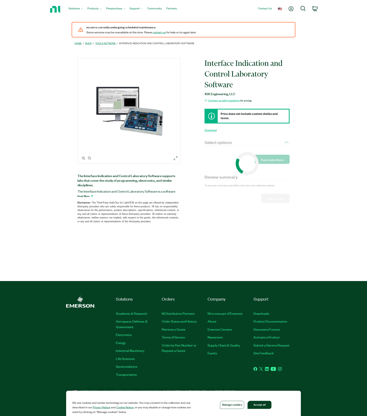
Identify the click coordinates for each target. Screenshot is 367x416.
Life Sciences (125, 358)
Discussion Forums (266, 329)
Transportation (126, 374)
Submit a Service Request (271, 345)
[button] (129, 111)
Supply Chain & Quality (224, 345)
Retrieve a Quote (173, 329)
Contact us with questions (224, 100)
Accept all (259, 404)
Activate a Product (266, 337)
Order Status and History (179, 321)
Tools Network (105, 43)
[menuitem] (75, 9)
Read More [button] (83, 195)
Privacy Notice (101, 407)
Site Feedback (263, 353)
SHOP (88, 43)
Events (212, 353)
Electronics (124, 335)
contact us (159, 32)
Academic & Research (131, 313)
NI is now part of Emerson (225, 313)
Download (211, 130)
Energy (121, 343)
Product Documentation (270, 321)
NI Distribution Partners (178, 313)
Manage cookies (232, 404)
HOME (78, 43)
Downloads (261, 313)
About (212, 321)
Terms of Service (173, 337)
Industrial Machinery (130, 350)
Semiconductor (126, 366)
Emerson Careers (220, 329)
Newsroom (215, 337)
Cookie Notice (125, 407)
